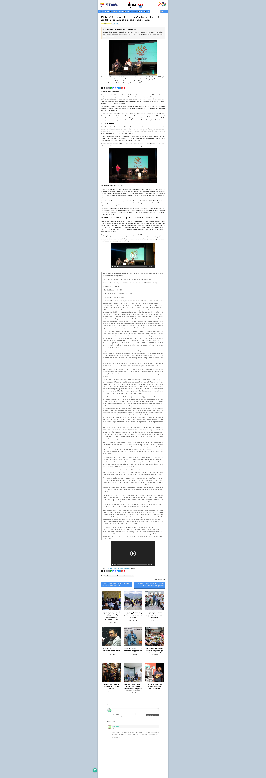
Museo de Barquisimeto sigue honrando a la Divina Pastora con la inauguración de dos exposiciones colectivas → (151, 585)
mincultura (131, 575)
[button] (133, 255)
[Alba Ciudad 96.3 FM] (133, 5)
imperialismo (124, 575)
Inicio (100, 11)
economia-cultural (115, 575)
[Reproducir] (112, 266)
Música (115, 11)
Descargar (128, 568)
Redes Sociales (137, 11)
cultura (107, 575)
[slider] (132, 266)
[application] (133, 255)
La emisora (106, 11)
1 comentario (116, 23)
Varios (145, 11)
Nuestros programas (124, 11)
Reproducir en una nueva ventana (115, 568)
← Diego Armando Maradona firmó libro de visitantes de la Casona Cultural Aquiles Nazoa (115, 584)
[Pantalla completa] (153, 266)
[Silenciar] (151, 266)
